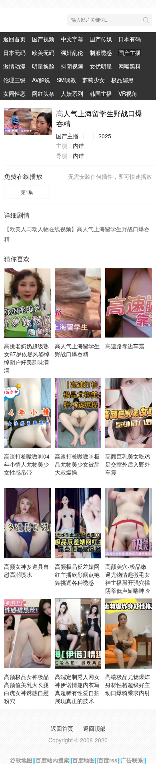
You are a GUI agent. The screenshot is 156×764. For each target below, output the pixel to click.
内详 (78, 145)
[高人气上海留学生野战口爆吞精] (28, 121)
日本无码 (14, 52)
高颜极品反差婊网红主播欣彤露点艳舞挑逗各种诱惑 (77, 574)
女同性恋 (14, 93)
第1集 (27, 191)
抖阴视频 (72, 66)
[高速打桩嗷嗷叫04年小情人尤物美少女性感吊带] (27, 413)
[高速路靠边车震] (128, 303)
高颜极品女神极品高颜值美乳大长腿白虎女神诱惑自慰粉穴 (26, 689)
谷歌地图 (21, 760)
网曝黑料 (129, 66)
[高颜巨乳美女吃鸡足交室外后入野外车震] (128, 413)
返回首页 (14, 38)
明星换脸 (43, 66)
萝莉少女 (93, 79)
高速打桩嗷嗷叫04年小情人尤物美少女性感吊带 (27, 464)
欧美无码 (43, 52)
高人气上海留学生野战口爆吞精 (77, 350)
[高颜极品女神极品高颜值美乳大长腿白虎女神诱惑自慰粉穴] (27, 633)
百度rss (108, 760)
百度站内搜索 (52, 760)
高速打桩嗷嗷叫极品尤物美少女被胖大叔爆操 (77, 464)
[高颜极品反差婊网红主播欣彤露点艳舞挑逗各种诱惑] (78, 523)
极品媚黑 (122, 79)
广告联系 (132, 760)
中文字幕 (72, 38)
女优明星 (101, 66)
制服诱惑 (101, 52)
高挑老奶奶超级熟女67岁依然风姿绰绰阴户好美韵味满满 (27, 358)
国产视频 (43, 38)
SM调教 (66, 79)
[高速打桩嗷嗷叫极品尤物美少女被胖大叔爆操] (78, 413)
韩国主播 (101, 93)
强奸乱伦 (72, 52)
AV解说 (41, 79)
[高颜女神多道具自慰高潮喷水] (27, 523)
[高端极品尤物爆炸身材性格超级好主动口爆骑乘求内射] (128, 633)
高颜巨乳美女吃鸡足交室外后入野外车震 (127, 464)
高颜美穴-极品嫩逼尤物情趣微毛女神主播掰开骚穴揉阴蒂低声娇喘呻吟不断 (127, 582)
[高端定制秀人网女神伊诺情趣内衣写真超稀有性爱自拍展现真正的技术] (78, 633)
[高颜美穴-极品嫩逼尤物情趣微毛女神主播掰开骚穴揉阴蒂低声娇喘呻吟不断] (128, 523)
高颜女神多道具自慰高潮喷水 (26, 570)
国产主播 (129, 52)
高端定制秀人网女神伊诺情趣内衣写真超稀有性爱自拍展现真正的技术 (77, 689)
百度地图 (83, 760)
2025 (104, 136)
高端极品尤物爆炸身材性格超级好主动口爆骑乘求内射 (127, 685)
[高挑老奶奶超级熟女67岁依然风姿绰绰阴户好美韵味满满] (27, 303)
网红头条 (43, 93)
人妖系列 (72, 93)
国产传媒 (101, 38)
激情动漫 (14, 66)
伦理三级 (14, 79)
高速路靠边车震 (124, 346)
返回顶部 (94, 728)
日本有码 (129, 38)
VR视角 (127, 93)
